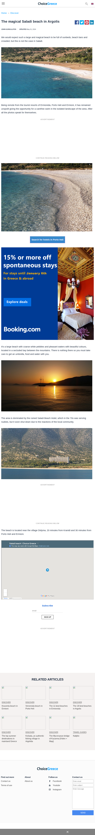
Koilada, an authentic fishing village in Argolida (34, 738)
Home (4, 13)
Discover (14, 13)
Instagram (57, 789)
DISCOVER (6, 702)
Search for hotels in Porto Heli (47, 239)
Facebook (57, 781)
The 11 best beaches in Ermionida (58, 707)
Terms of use (6, 785)
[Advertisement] (47, 138)
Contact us (5, 781)
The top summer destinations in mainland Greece (9, 738)
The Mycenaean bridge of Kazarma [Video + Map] (59, 738)
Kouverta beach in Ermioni (10, 707)
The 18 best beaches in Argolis (82, 707)
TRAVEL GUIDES (79, 732)
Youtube (56, 785)
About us (29, 781)
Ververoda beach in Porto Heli (34, 707)
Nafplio (76, 736)
